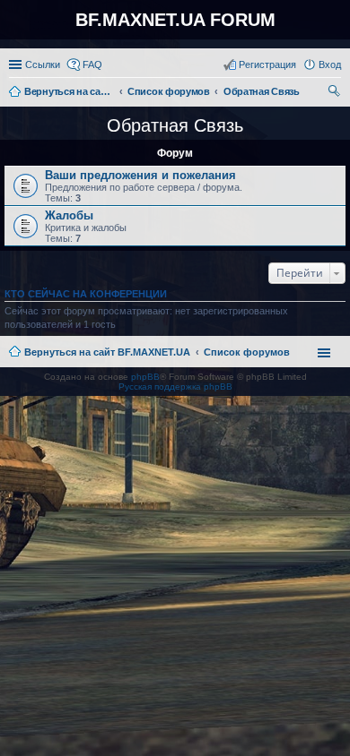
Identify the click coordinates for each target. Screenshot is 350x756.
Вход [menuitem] (330, 64)
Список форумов (247, 352)
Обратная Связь (175, 125)
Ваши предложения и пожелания (140, 175)
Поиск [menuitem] (335, 93)
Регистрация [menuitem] (267, 64)
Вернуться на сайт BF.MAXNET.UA (107, 352)
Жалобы (69, 215)
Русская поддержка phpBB (175, 386)
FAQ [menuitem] (92, 64)
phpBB (145, 377)
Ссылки (42, 64)
